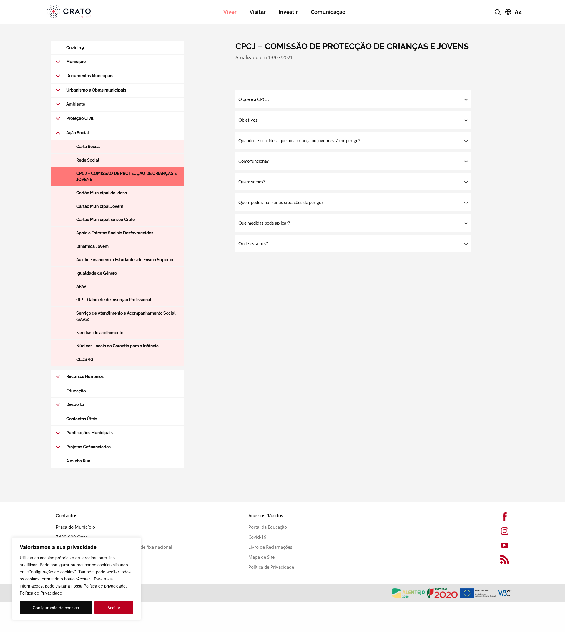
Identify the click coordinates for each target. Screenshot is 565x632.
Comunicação (328, 12)
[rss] (494, 559)
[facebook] (494, 516)
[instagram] (494, 531)
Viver (230, 12)
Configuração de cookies (56, 608)
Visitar (258, 12)
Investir (288, 12)
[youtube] (494, 545)
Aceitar (113, 608)
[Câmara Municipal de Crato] (90, 12)
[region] (76, 578)
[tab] (353, 99)
